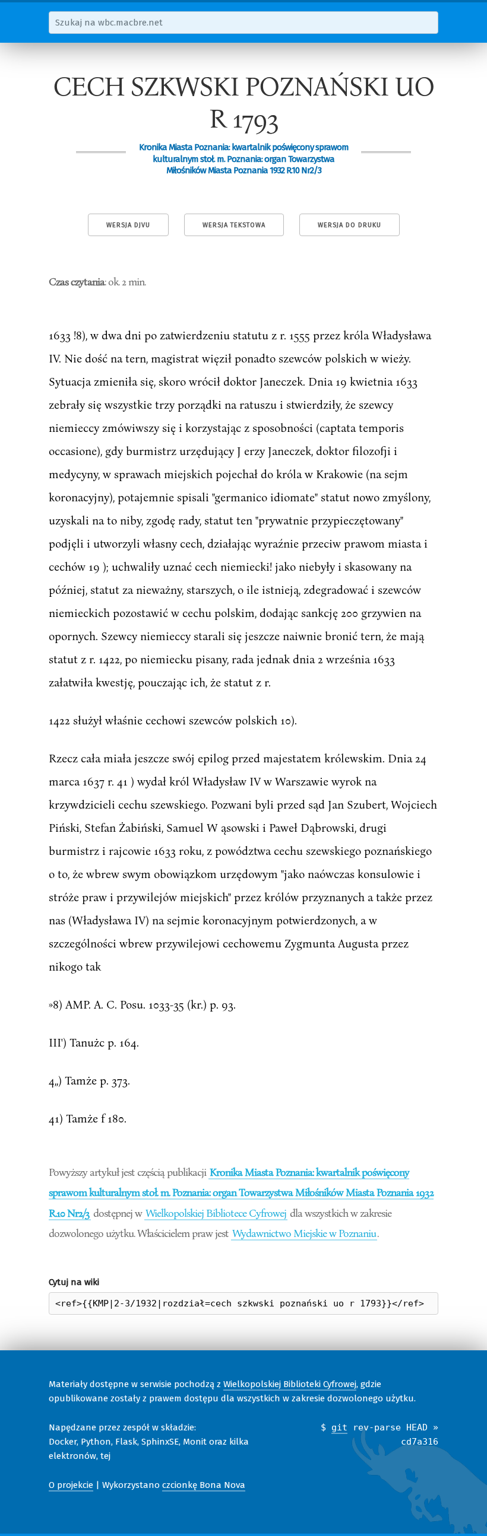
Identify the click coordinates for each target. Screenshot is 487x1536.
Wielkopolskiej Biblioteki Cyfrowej (289, 1384)
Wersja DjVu (128, 225)
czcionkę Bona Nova (203, 1485)
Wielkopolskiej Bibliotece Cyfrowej (216, 1212)
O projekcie (71, 1485)
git (339, 1427)
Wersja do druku (349, 225)
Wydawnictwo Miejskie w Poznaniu (304, 1232)
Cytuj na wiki (74, 1282)
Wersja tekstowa (234, 225)
